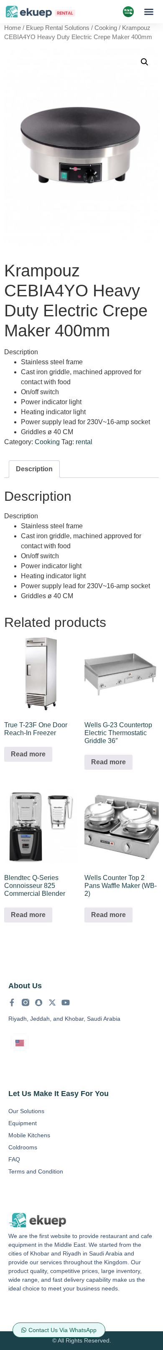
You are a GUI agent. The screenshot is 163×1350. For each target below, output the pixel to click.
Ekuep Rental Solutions (57, 28)
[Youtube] (65, 1002)
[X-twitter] (52, 1002)
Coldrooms (22, 1147)
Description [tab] (34, 468)
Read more (28, 754)
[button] (148, 11)
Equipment (22, 1123)
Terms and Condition (35, 1171)
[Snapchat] (39, 1002)
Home (12, 28)
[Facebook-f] (12, 1002)
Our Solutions (26, 1111)
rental (84, 441)
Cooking (105, 28)
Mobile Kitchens (29, 1135)
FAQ (14, 1159)
